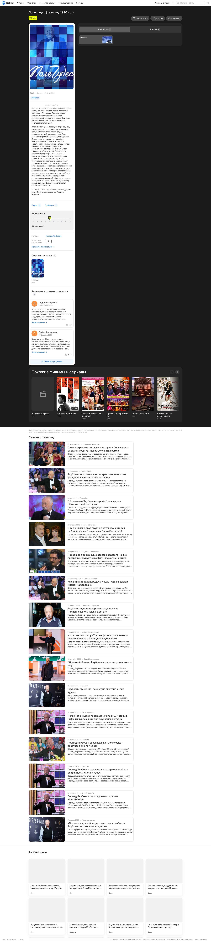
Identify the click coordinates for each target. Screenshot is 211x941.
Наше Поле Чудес (40, 413)
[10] (70, 221)
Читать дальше (38, 322)
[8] (62, 221)
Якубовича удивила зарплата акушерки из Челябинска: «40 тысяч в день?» (93, 610)
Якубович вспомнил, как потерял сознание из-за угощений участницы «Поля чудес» (97, 476)
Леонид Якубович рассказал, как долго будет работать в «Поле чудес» (95, 744)
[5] (50, 221)
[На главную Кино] (9, 3)
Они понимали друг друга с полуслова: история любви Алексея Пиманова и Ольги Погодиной (96, 530)
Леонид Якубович (54, 236)
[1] (34, 221)
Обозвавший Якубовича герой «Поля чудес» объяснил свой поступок (94, 503)
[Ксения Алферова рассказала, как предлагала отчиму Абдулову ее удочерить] (47, 877)
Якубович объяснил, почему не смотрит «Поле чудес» (96, 691)
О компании (11, 939)
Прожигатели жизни (67, 413)
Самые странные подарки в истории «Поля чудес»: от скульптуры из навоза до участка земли (98, 449)
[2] (38, 221)
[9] (66, 221)
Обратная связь (201, 939)
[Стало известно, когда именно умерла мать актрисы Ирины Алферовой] (164, 877)
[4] (46, 221)
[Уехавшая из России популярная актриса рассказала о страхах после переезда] (125, 877)
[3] (42, 221)
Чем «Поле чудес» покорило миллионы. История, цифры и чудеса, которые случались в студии (97, 717)
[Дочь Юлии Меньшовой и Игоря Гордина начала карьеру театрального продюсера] (164, 916)
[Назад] (172, 372)
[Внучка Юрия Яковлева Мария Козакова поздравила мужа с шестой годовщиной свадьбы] (125, 916)
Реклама (21, 939)
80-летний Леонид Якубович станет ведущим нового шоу (100, 664)
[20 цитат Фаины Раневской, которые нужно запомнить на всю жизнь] (47, 916)
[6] (54, 221)
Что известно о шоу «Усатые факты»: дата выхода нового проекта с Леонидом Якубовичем (98, 637)
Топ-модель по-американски (164, 414)
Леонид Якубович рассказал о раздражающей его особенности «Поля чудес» (98, 771)
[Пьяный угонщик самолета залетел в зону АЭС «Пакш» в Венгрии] (86, 916)
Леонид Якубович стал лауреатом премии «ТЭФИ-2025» (93, 798)
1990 (32, 93)
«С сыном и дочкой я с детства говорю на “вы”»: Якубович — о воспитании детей (97, 825)
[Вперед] (177, 372)
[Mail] (3, 3)
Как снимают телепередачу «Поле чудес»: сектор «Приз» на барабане (98, 583)
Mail (3, 939)
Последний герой (140, 413)
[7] (58, 221)
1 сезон (35, 280)
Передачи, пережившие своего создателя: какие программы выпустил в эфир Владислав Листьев (97, 556)
